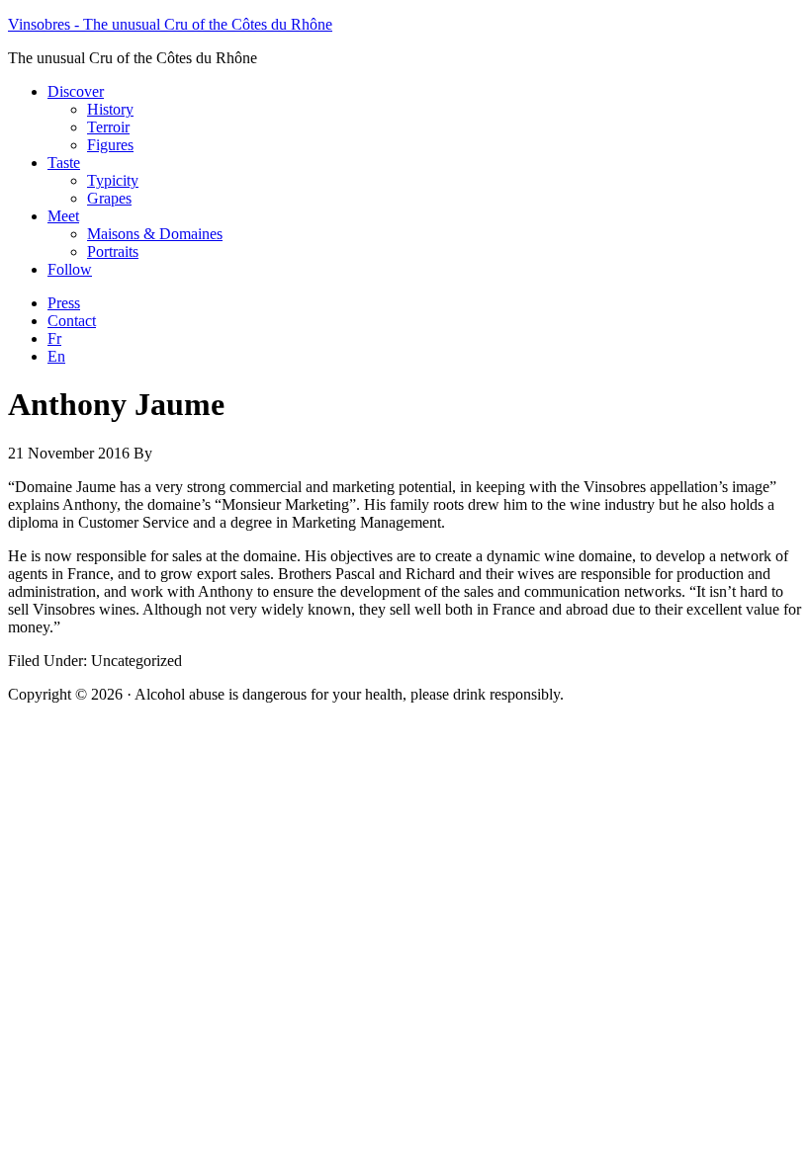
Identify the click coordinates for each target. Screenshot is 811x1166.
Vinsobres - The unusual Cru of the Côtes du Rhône (170, 24)
